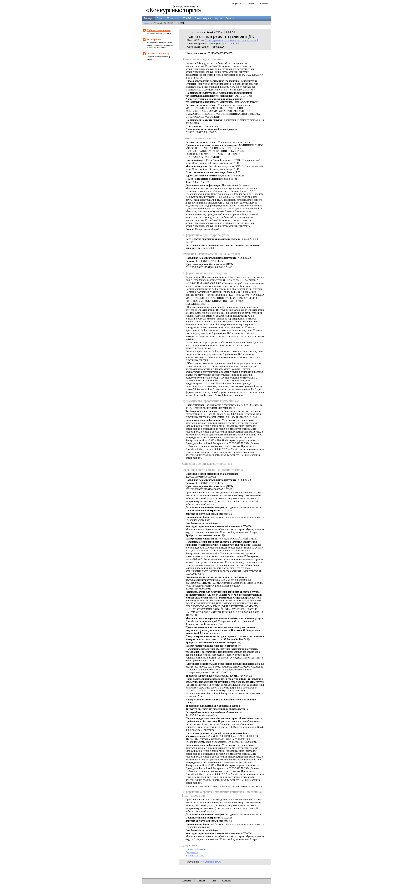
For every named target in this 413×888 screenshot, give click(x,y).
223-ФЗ (187, 18)
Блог (214, 880)
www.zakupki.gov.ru (210, 861)
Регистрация (154, 39)
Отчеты (230, 18)
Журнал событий (195, 855)
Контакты (264, 3)
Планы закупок (203, 18)
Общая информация (196, 849)
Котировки (173, 18)
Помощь (250, 3)
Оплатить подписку (158, 53)
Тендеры (148, 18)
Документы (192, 852)
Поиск (160, 18)
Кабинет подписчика (159, 30)
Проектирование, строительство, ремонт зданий (231, 40)
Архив (218, 18)
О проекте (236, 3)
